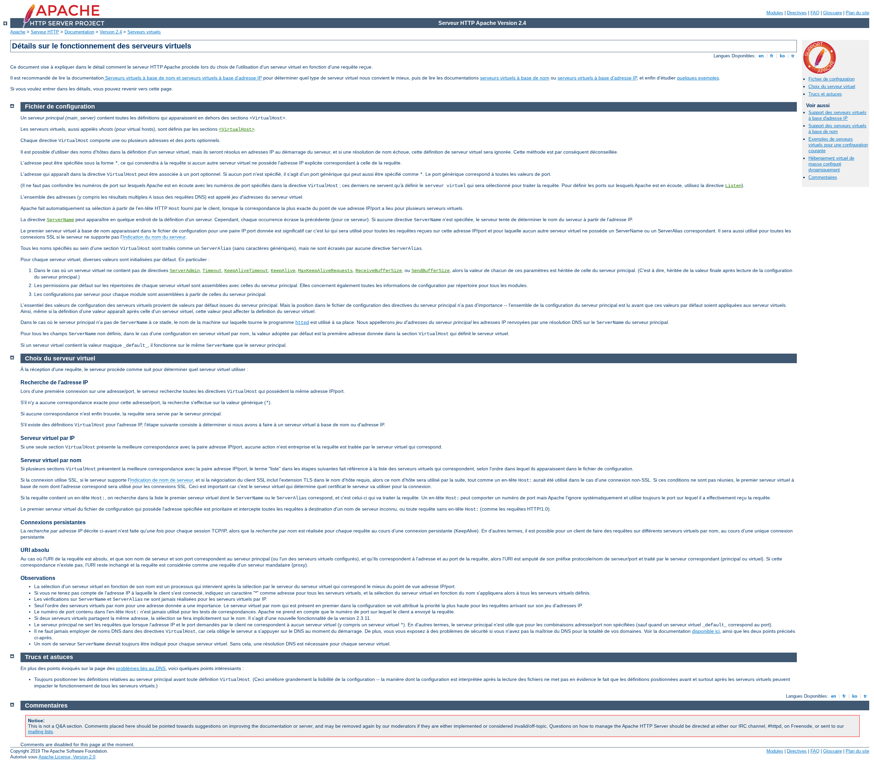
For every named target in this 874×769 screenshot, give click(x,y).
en (761, 55)
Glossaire (832, 12)
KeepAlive (283, 270)
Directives (797, 12)
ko (782, 55)
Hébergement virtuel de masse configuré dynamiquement (831, 164)
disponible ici (706, 631)
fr (772, 55)
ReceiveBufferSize (378, 270)
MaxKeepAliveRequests (325, 270)
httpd (302, 322)
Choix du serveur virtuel (831, 86)
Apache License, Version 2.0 (67, 756)
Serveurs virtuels (144, 31)
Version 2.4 (111, 31)
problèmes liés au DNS (141, 668)
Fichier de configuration (831, 79)
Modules (774, 12)
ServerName (60, 220)
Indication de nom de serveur (161, 480)
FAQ (814, 12)
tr (793, 55)
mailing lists (40, 731)
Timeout (212, 270)
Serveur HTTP (45, 31)
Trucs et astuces (825, 94)
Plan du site (857, 12)
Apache (17, 31)
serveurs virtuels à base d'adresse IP (597, 78)
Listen (733, 185)
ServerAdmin (185, 270)
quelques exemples (698, 78)
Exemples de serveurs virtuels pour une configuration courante (838, 145)
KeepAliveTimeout (246, 270)
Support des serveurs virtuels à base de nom (837, 128)
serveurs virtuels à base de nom (514, 78)
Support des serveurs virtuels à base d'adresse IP (837, 115)
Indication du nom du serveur (154, 237)
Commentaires (822, 177)
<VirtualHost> (236, 129)
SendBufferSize (430, 270)
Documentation (79, 31)
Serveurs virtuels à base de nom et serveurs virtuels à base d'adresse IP (183, 78)
